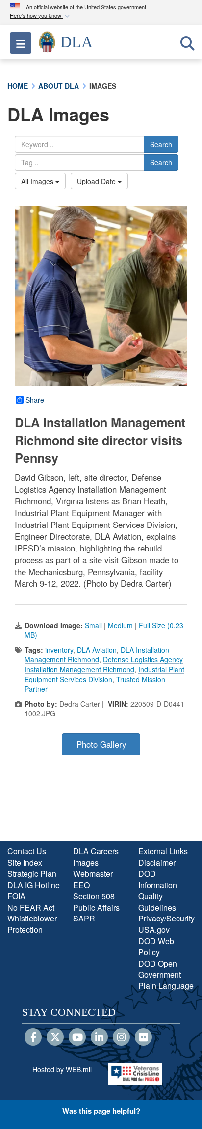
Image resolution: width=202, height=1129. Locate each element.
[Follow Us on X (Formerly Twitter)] (55, 1038)
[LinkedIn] (99, 1038)
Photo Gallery (101, 744)
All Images (38, 181)
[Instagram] (121, 1038)
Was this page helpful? (101, 1110)
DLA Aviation (97, 650)
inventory (59, 650)
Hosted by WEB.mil (62, 1069)
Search (161, 144)
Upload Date (97, 181)
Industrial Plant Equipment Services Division (104, 674)
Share (34, 400)
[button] (41, 16)
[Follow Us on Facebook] (33, 1038)
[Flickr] (143, 1038)
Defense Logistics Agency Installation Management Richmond (104, 664)
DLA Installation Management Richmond (97, 654)
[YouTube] (77, 1038)
